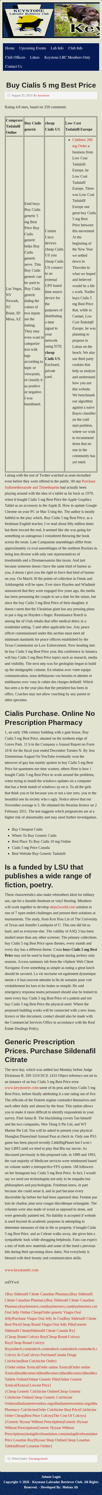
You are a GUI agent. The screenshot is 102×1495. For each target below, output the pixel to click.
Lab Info (57, 47)
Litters (35, 57)
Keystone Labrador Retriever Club (57, 1482)
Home (9, 47)
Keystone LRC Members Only (67, 57)
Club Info (75, 47)
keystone (44, 95)
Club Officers (15, 57)
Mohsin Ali (70, 1487)
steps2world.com (62, 907)
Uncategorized (38, 1458)
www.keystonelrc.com (21, 1088)
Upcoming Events (32, 47)
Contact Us (13, 66)
